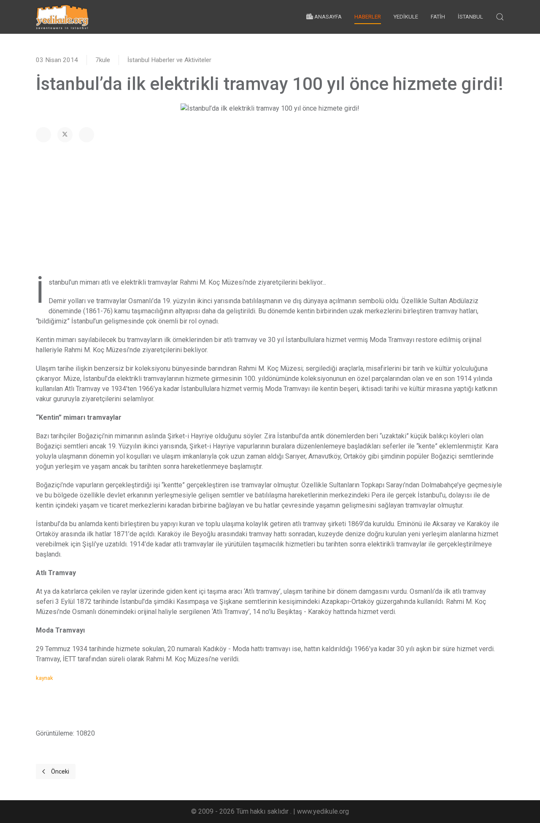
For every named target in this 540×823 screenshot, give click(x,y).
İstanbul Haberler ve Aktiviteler (169, 60)
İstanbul (470, 17)
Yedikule (406, 17)
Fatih (438, 17)
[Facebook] (43, 134)
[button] (500, 17)
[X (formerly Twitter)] (65, 134)
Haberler (367, 17)
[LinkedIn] (86, 134)
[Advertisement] (270, 210)
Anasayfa (327, 17)
